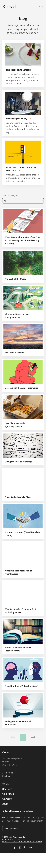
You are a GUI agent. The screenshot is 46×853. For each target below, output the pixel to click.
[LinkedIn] (25, 847)
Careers (7, 798)
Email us (6, 776)
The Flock (8, 793)
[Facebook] (15, 847)
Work (5, 784)
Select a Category (10, 195)
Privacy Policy (20, 839)
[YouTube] (30, 847)
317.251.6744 (7, 772)
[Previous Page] (13, 737)
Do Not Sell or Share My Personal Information (22, 841)
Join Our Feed (11, 828)
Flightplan (6, 839)
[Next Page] (33, 737)
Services (7, 789)
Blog (5, 803)
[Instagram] (20, 847)
